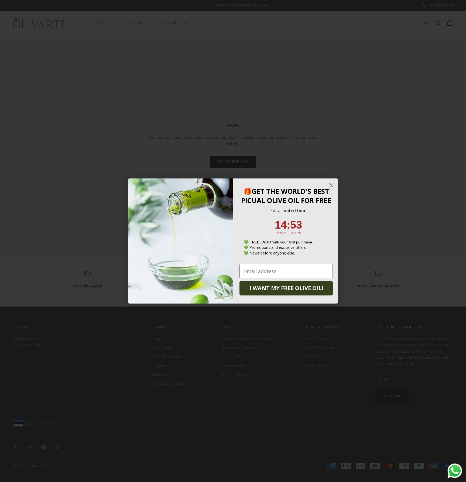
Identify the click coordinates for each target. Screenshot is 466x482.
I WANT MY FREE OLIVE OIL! (286, 288)
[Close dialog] (331, 185)
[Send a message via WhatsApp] (454, 470)
